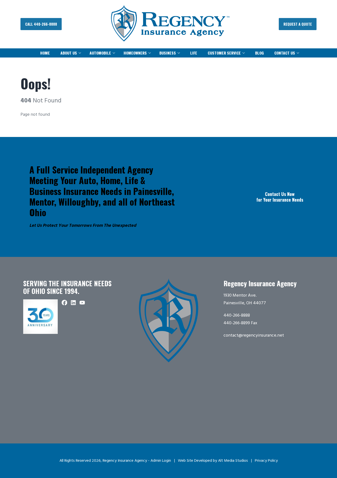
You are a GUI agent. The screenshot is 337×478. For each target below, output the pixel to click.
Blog (259, 53)
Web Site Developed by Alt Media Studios (213, 461)
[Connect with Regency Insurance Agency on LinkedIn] (73, 303)
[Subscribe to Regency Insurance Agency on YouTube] (82, 303)
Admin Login (160, 461)
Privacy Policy (266, 461)
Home (45, 53)
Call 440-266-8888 (41, 24)
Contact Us (284, 53)
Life (193, 53)
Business (167, 53)
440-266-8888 (237, 315)
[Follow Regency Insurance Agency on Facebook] (64, 303)
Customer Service (224, 53)
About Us (68, 53)
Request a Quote (297, 24)
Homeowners (135, 53)
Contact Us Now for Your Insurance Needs (279, 197)
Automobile (100, 53)
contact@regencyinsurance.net (254, 335)
